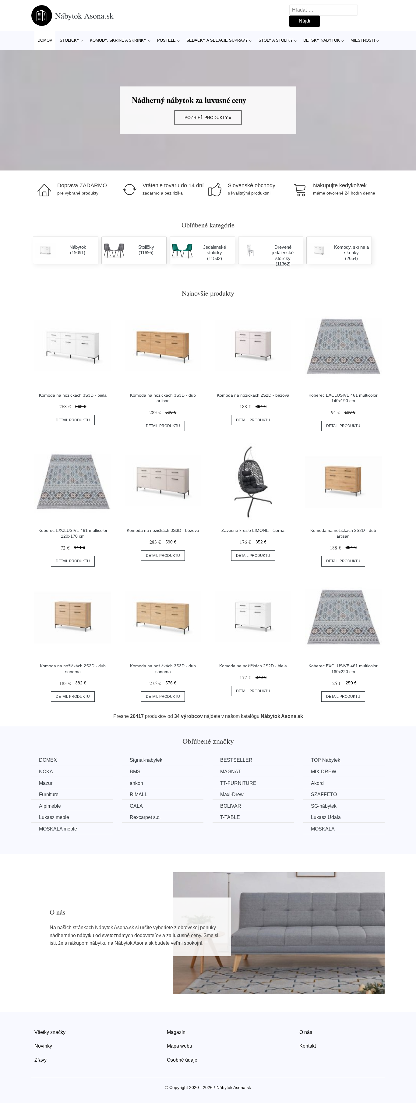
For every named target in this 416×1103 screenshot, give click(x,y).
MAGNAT (230, 771)
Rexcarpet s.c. (145, 817)
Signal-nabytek (146, 760)
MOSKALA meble (58, 828)
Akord (317, 783)
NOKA (46, 771)
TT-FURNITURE (238, 783)
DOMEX (48, 760)
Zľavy (40, 1060)
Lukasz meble (54, 817)
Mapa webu (179, 1046)
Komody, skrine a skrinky (118, 40)
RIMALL (138, 794)
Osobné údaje (182, 1060)
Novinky (43, 1046)
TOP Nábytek (325, 760)
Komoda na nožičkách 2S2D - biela (253, 665)
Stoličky (69, 40)
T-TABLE (230, 817)
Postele (166, 40)
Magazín (176, 1032)
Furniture (48, 794)
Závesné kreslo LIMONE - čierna (252, 530)
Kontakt (307, 1046)
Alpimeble (50, 806)
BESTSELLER (236, 760)
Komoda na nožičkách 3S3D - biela (73, 395)
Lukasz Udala (326, 817)
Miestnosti (363, 40)
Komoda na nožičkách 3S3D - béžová (163, 530)
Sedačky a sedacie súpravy (217, 40)
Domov (44, 40)
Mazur (45, 783)
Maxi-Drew (232, 794)
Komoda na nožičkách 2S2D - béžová (253, 395)
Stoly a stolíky (276, 40)
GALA (136, 806)
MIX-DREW (323, 771)
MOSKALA (323, 828)
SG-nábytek (324, 806)
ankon (136, 783)
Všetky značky (49, 1032)
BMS (135, 771)
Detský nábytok (321, 40)
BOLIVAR (230, 806)
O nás (305, 1032)
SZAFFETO (324, 794)
